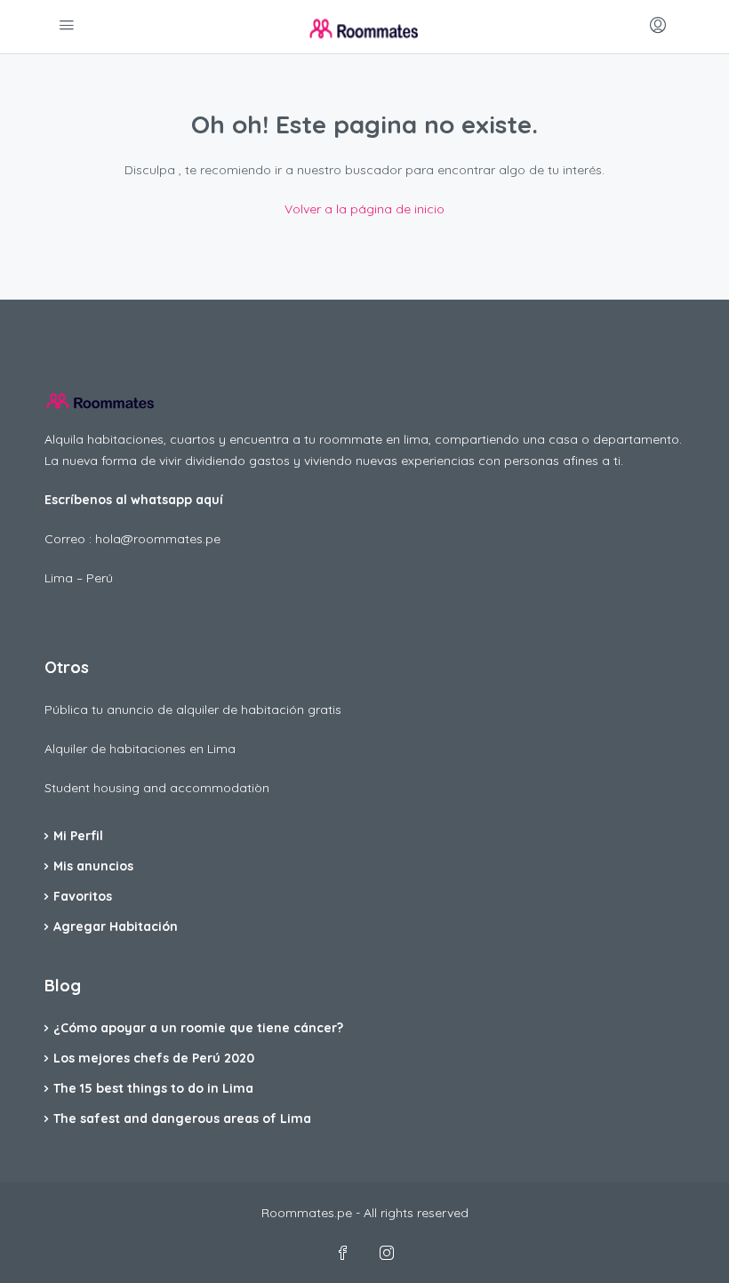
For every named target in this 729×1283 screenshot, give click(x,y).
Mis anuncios (93, 866)
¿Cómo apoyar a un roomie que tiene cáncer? (198, 1028)
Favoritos (82, 896)
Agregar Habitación (115, 926)
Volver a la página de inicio (364, 209)
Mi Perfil (78, 836)
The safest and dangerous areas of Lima (182, 1119)
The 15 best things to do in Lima (153, 1088)
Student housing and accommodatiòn (156, 788)
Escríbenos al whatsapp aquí (133, 500)
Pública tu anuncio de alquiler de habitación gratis (192, 710)
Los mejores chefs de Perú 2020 (153, 1058)
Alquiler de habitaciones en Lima (140, 749)
